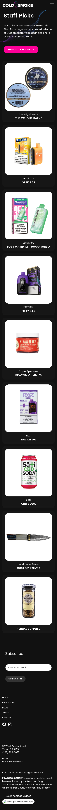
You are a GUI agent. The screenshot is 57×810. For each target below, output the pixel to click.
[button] (51, 5)
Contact (8, 717)
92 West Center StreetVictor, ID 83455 (14, 748)
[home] (17, 5)
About (6, 712)
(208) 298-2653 (10, 752)
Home (5, 697)
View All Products (21, 49)
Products (8, 702)
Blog (5, 707)
